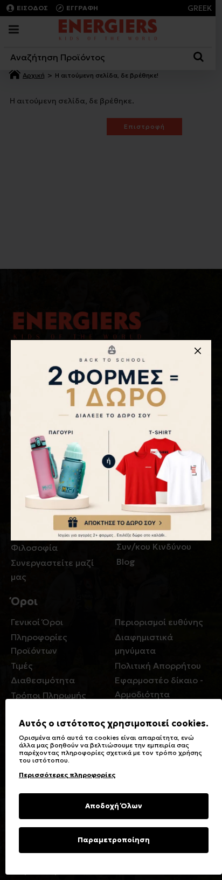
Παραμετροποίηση (114, 839)
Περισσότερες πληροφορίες (67, 775)
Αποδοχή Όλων (113, 805)
